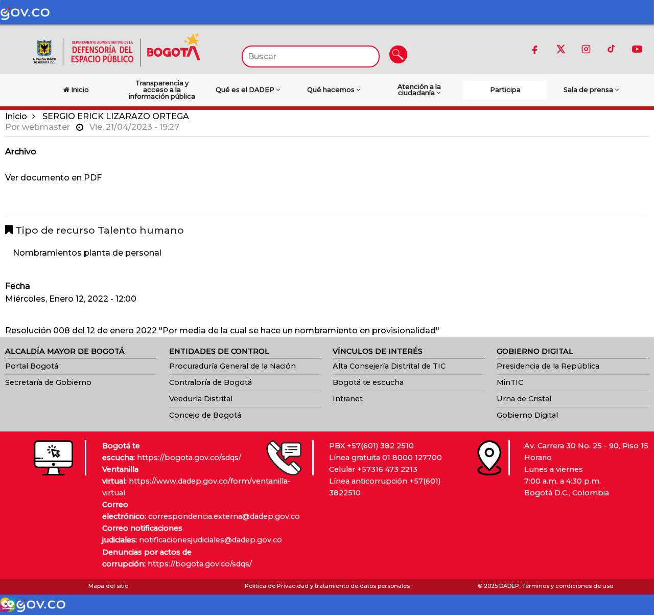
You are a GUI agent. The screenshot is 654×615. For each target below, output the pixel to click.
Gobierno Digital (527, 415)
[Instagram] (586, 49)
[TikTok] (611, 49)
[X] (560, 49)
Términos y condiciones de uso (567, 585)
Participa (505, 90)
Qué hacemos (331, 90)
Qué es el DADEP (246, 90)
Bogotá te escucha (368, 382)
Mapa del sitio (108, 585)
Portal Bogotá (31, 366)
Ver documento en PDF (53, 178)
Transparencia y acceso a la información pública (162, 89)
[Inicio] (116, 49)
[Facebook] (535, 49)
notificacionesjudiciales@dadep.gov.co (210, 539)
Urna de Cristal (524, 398)
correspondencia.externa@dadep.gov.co (224, 516)
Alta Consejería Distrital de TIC (389, 366)
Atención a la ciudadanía (419, 90)
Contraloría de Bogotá (210, 382)
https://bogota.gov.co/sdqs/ (189, 457)
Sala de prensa (589, 90)
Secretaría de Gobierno (48, 382)
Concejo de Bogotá (205, 415)
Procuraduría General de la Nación (232, 366)
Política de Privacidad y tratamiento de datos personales (327, 585)
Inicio (16, 116)
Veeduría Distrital (200, 398)
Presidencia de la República (548, 366)
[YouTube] (637, 49)
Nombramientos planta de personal (87, 253)
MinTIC (510, 382)
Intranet (348, 398)
